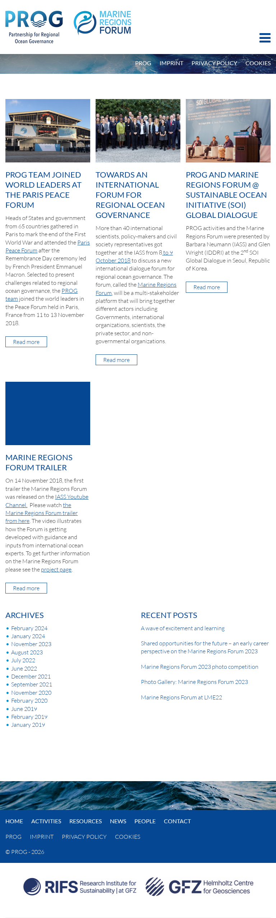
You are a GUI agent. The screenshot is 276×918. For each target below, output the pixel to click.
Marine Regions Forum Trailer (39, 462)
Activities (46, 821)
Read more (30, 342)
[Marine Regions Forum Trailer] (47, 412)
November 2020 (31, 692)
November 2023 (31, 644)
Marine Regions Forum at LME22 (181, 697)
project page (56, 569)
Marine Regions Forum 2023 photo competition (199, 666)
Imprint (171, 62)
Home (14, 821)
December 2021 (31, 676)
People (145, 821)
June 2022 (24, 668)
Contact (177, 821)
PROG (143, 62)
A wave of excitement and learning (183, 628)
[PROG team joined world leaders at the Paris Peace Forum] (47, 130)
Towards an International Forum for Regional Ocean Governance (130, 195)
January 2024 (28, 636)
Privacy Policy (214, 62)
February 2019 (29, 716)
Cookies (258, 62)
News (118, 821)
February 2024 (29, 628)
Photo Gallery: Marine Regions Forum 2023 (194, 681)
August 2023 (27, 652)
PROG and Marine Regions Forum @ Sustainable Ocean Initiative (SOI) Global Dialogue (226, 195)
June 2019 (24, 708)
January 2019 (28, 724)
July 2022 (23, 660)
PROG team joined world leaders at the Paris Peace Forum (43, 190)
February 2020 (29, 700)
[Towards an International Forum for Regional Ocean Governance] (138, 130)
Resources (85, 821)
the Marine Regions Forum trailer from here (41, 513)
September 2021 (31, 684)
